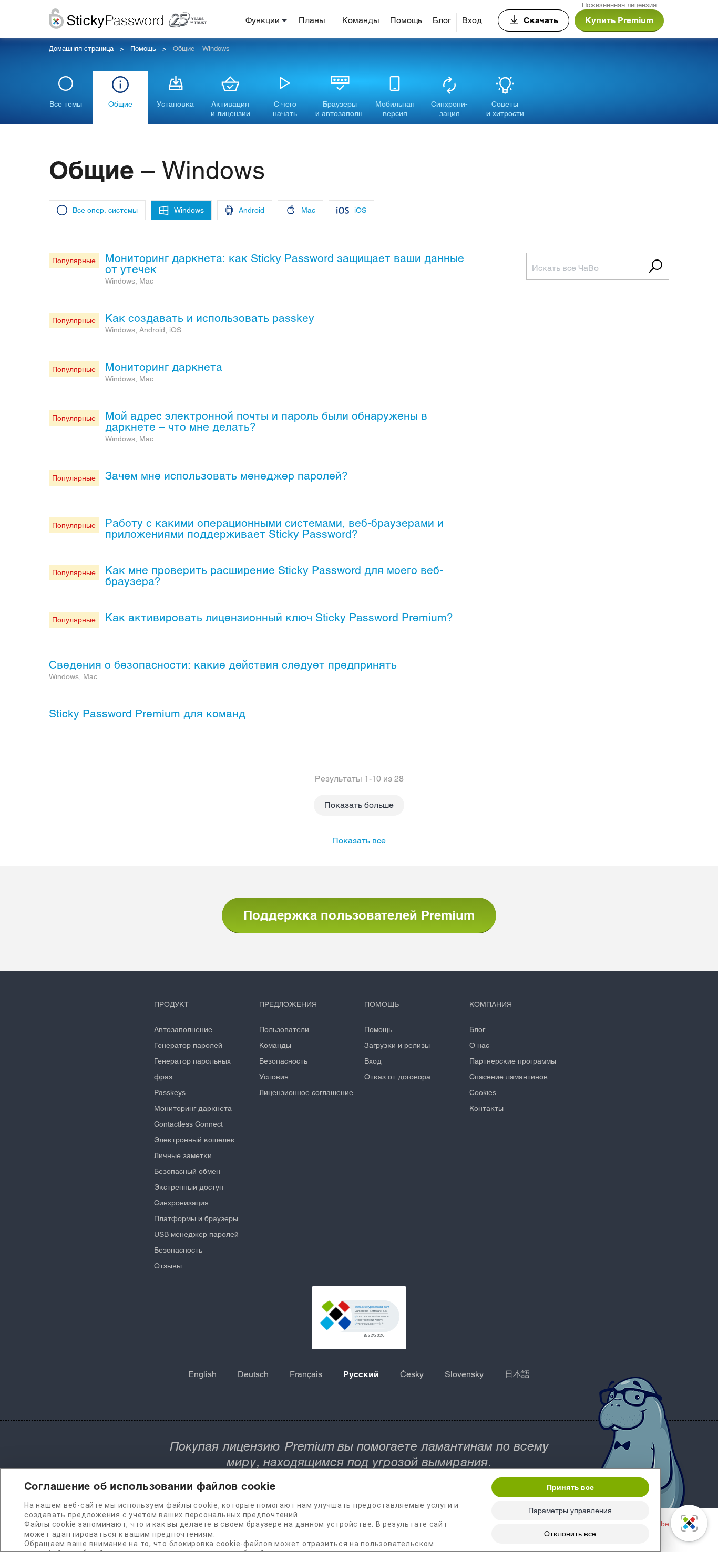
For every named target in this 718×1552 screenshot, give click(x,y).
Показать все (359, 841)
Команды (360, 20)
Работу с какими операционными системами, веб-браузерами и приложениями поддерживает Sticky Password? (274, 528)
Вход (472, 20)
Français (306, 1374)
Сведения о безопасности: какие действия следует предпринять (223, 664)
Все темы (65, 104)
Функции (262, 20)
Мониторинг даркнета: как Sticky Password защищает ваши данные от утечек (284, 264)
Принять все (570, 1487)
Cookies (482, 1092)
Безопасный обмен (187, 1171)
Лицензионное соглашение (306, 1092)
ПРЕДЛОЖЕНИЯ (288, 1004)
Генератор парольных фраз (192, 1069)
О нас (479, 1045)
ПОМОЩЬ (381, 1004)
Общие (120, 104)
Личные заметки (183, 1155)
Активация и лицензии (230, 109)
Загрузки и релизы (397, 1045)
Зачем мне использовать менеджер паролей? (226, 475)
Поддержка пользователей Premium (359, 915)
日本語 (517, 1374)
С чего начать (285, 109)
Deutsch (253, 1374)
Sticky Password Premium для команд (147, 713)
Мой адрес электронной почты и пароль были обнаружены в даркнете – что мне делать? (266, 421)
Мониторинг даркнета (163, 366)
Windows (189, 210)
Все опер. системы (105, 210)
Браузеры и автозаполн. (340, 109)
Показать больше (359, 805)
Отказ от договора (397, 1076)
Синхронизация (181, 1203)
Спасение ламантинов (508, 1076)
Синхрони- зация (449, 109)
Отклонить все (570, 1533)
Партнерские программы (512, 1061)
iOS (360, 210)
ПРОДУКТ (171, 1004)
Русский (361, 1374)
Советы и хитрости (505, 109)
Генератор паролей (188, 1045)
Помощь (406, 20)
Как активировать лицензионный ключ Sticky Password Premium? (279, 617)
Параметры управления (570, 1510)
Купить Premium (619, 20)
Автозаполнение (183, 1029)
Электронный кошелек (194, 1140)
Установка (175, 104)
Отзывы (168, 1266)
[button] (359, 1318)
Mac (308, 210)
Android (251, 210)
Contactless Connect (188, 1124)
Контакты (486, 1108)
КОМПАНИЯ (490, 1004)
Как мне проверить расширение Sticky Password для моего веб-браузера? (274, 576)
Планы (312, 20)
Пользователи (284, 1029)
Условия (274, 1076)
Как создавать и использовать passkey (209, 318)
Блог (442, 20)
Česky (412, 1374)
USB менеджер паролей (196, 1234)
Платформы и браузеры (196, 1218)
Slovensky (464, 1374)
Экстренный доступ (188, 1187)
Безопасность (178, 1250)
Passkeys (170, 1092)
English (202, 1374)
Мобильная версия (395, 109)
